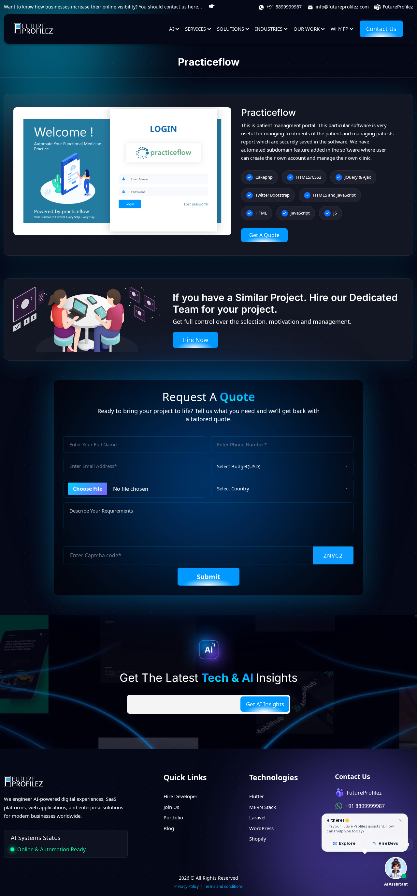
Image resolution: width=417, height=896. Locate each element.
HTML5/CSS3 (308, 177)
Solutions (230, 28)
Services (195, 28)
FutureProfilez (397, 7)
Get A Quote (264, 235)
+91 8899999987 (283, 7)
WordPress (261, 828)
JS (335, 213)
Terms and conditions (223, 886)
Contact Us (381, 29)
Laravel (257, 817)
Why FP (339, 28)
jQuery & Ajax (358, 177)
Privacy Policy (186, 886)
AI (171, 28)
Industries (268, 28)
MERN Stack (262, 807)
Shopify (257, 838)
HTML (261, 213)
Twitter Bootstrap (272, 195)
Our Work (307, 28)
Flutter (256, 796)
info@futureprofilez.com (341, 7)
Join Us (171, 807)
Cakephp (264, 177)
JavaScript (300, 213)
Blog (169, 828)
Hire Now (195, 340)
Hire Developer (180, 796)
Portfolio (173, 817)
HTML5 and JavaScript (334, 195)
